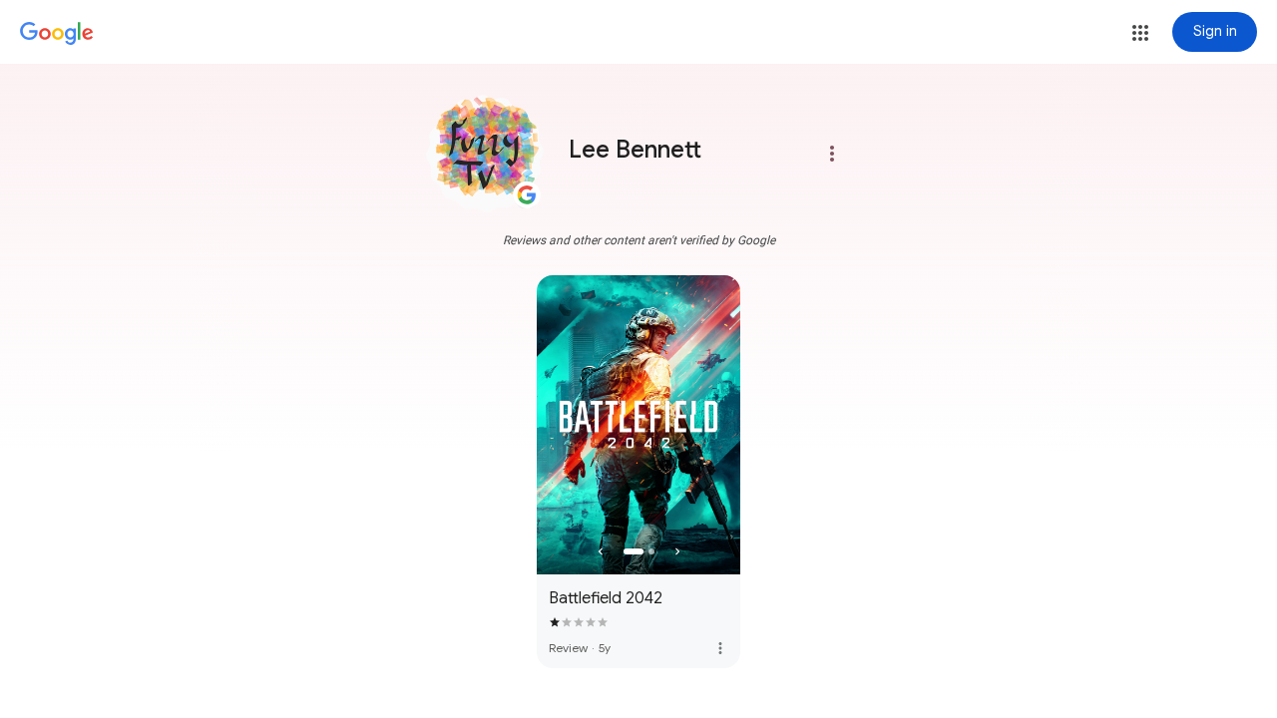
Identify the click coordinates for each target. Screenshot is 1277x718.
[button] (1140, 33)
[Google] (57, 34)
